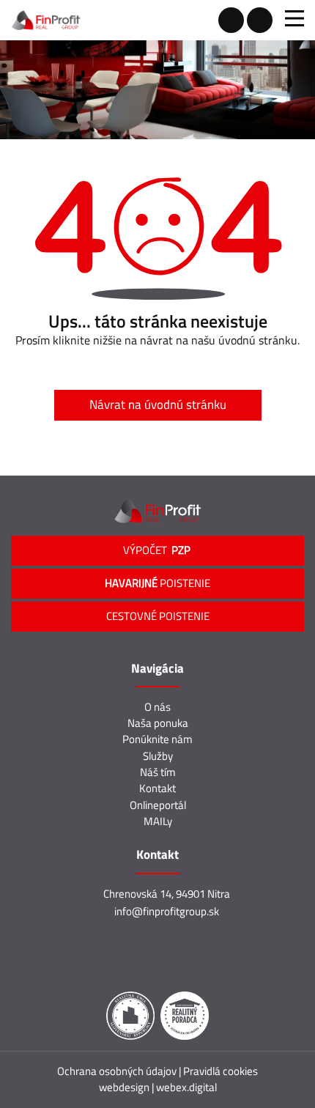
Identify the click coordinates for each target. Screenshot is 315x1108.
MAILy (158, 821)
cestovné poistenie (158, 615)
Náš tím (158, 772)
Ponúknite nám (157, 739)
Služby (158, 755)
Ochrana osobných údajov (118, 1071)
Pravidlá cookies (220, 1071)
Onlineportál (158, 805)
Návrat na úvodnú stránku (157, 404)
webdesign (124, 1087)
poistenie (157, 583)
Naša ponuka (157, 722)
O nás (157, 706)
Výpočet (158, 550)
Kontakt (157, 788)
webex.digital (186, 1087)
